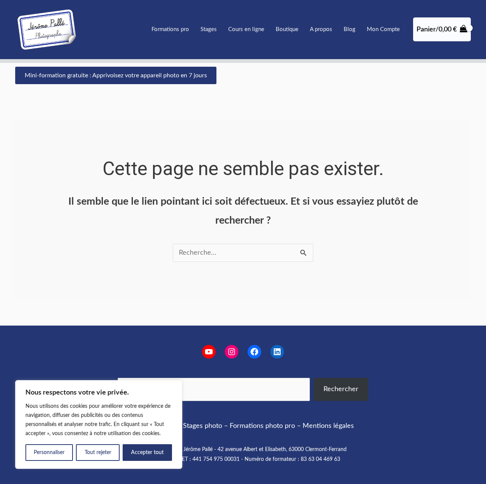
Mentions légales (328, 426)
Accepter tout (147, 452)
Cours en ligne (246, 29)
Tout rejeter (98, 452)
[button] (115, 75)
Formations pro (170, 29)
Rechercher (340, 389)
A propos (321, 29)
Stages (208, 29)
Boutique (287, 29)
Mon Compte (383, 29)
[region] (98, 424)
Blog (349, 29)
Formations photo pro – (265, 426)
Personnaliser (49, 452)
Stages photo (202, 426)
